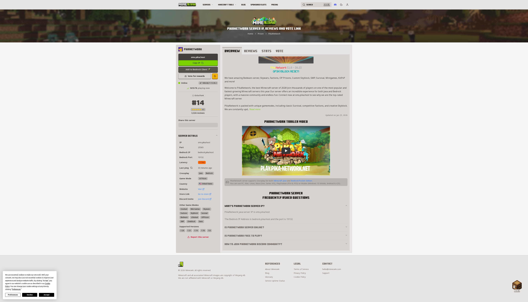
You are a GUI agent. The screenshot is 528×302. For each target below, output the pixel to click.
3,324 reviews (198, 113)
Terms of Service (301, 269)
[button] (517, 285)
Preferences (13, 295)
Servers (206, 4)
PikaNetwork (274, 33)
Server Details (188, 135)
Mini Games (195, 209)
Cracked (184, 209)
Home (250, 33)
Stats (266, 51)
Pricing (274, 4)
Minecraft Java (280, 180)
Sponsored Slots (258, 4)
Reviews (250, 51)
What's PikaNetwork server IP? (245, 206)
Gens (201, 221)
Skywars (206, 209)
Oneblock (191, 221)
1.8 (209, 230)
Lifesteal (194, 217)
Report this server (200, 237)
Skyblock (194, 213)
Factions (184, 213)
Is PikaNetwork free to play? (243, 235)
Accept (47, 295)
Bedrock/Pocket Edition (301, 180)
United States (207, 184)
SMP (182, 221)
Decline (30, 295)
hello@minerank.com (331, 269)
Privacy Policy (300, 273)
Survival (204, 213)
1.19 (196, 230)
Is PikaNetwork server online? (244, 227)
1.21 (189, 230)
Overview (232, 51)
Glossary (269, 277)
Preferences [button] (16, 289)
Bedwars (184, 217)
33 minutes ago (205, 168)
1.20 (182, 230)
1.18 (203, 230)
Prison (261, 33)
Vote (279, 51)
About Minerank (272, 269)
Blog (243, 4)
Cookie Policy (300, 277)
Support (325, 273)
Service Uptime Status (275, 280)
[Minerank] (187, 4)
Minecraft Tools (226, 4)
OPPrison (205, 217)
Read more (254, 109)
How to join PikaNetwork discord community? (253, 244)
